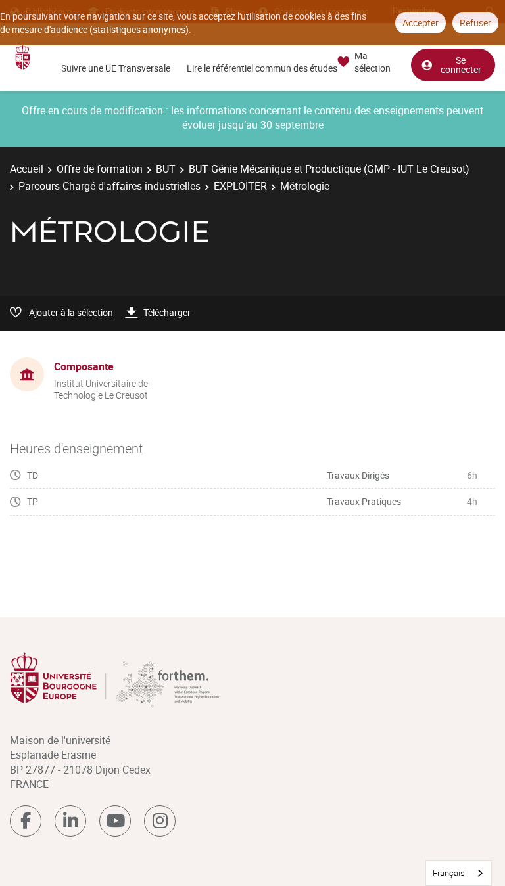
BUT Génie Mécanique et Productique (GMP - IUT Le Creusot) (329, 169)
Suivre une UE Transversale (115, 68)
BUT (166, 169)
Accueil (26, 169)
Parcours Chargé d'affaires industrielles (109, 186)
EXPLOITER (240, 186)
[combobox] (458, 873)
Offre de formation (100, 169)
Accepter (420, 22)
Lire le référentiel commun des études (262, 68)
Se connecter (461, 65)
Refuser (475, 22)
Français (449, 873)
